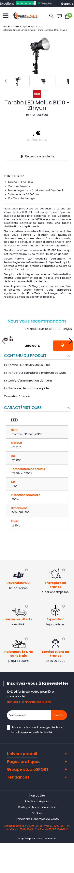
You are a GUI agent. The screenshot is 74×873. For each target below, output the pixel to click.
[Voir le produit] (63, 345)
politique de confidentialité (33, 732)
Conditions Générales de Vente (37, 819)
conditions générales (45, 727)
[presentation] (6, 81)
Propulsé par (25, 838)
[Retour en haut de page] (69, 607)
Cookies (37, 813)
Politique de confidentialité (37, 807)
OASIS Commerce (46, 838)
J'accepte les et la (37, 729)
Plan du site (37, 796)
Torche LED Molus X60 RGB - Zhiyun (48, 329)
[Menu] (5, 16)
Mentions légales (37, 801)
